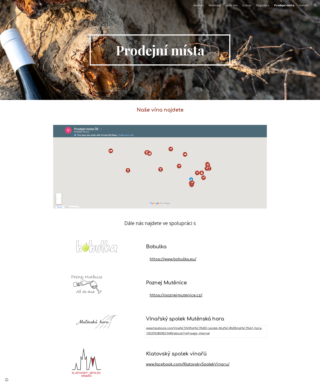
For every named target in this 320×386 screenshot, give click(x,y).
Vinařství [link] (198, 5)
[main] (160, 50)
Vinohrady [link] (215, 5)
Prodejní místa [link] (284, 5)
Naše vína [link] (232, 5)
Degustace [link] (262, 5)
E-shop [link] (246, 5)
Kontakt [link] (304, 5)
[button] (315, 5)
